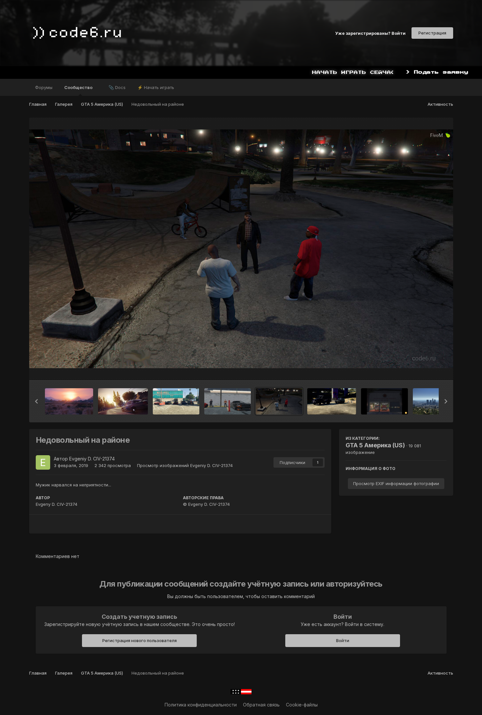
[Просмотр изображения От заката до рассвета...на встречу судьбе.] (123, 401)
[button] (36, 401)
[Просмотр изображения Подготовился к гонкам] (227, 401)
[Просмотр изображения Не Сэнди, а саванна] (69, 401)
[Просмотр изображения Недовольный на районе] (279, 401)
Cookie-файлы (302, 704)
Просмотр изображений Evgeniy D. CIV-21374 (185, 465)
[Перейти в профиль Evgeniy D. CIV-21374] (43, 462)
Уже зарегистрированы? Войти (370, 32)
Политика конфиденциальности (201, 704)
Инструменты (423, 368)
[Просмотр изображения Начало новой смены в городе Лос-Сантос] (384, 401)
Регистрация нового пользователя (139, 640)
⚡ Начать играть (155, 87)
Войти (342, 640)
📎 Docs (117, 87)
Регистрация (432, 32)
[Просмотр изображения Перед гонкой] (176, 401)
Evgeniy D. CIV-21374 (92, 458)
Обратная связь (261, 704)
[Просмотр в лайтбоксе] (241, 248)
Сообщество (78, 87)
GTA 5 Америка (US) (375, 445)
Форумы (43, 87)
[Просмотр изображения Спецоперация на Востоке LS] (331, 401)
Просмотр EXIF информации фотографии (396, 483)
